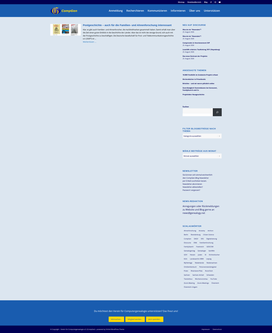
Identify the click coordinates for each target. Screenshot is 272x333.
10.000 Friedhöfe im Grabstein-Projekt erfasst (200, 75)
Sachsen (187, 275)
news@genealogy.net (194, 213)
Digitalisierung (211, 239)
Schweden (210, 275)
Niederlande (199, 263)
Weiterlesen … (89, 41)
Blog (205, 2)
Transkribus (188, 279)
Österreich (215, 283)
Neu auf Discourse (194, 25)
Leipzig (208, 259)
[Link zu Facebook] (211, 2)
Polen (186, 271)
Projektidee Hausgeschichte (193, 94)
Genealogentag (189, 251)
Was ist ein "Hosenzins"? (192, 29)
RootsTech (209, 271)
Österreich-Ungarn (190, 287)
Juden (200, 255)
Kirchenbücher (214, 255)
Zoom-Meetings (203, 283)
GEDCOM (210, 247)
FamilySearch (189, 247)
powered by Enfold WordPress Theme (110, 329)
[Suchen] (217, 112)
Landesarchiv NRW (197, 259)
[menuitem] (181, 2)
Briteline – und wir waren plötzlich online (198, 83)
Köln (185, 259)
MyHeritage (188, 263)
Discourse (187, 243)
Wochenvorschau (201, 279)
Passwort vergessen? (191, 190)
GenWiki (212, 251)
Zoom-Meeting (189, 283)
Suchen (186, 106)
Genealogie (202, 251)
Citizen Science (208, 235)
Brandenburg (195, 235)
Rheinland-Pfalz (196, 271)
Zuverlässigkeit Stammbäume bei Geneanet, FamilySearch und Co (200, 89)
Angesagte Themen (194, 70)
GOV (185, 255)
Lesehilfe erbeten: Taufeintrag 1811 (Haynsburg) (201, 49)
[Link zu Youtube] (219, 2)
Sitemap (181, 2)
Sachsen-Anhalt (198, 275)
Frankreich (200, 247)
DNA (195, 243)
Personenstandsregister (207, 267)
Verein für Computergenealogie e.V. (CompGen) (78, 329)
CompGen (187, 239)
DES (202, 239)
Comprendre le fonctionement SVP (196, 43)
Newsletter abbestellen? (193, 187)
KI (205, 255)
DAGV (196, 239)
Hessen (192, 255)
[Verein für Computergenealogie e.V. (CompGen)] (64, 10)
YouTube (213, 279)
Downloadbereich (194, 2)
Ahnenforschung (190, 231)
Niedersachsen (212, 263)
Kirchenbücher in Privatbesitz (194, 79)
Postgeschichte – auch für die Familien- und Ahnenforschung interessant (127, 25)
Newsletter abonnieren (192, 184)
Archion (210, 231)
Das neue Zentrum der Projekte (195, 56)
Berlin (186, 235)
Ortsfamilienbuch (190, 267)
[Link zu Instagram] (215, 2)
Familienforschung (206, 243)
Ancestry (202, 231)
